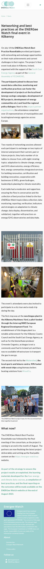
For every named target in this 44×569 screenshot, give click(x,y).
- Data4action (10, 542)
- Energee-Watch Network (14, 544)
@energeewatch (13, 560)
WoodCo (26, 371)
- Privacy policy (10, 549)
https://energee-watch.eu (26, 456)
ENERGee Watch (13, 562)
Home (3, 16)
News (9, 16)
